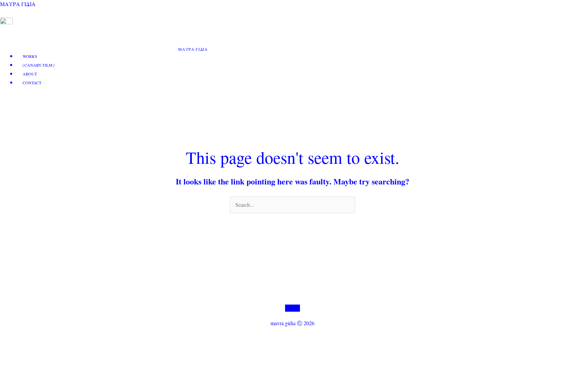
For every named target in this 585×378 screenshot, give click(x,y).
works (30, 56)
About (30, 73)
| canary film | (38, 65)
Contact (32, 82)
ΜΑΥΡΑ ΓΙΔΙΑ (18, 3)
